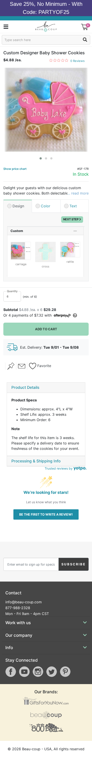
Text (73, 206)
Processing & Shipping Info (36, 461)
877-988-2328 (17, 608)
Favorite (43, 365)
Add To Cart (46, 329)
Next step (71, 219)
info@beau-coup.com (23, 602)
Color (45, 206)
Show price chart (15, 169)
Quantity (12, 291)
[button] (40, 158)
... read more (78, 193)
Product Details (25, 387)
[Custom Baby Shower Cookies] (46, 110)
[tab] (46, 388)
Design (18, 206)
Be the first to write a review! (46, 514)
